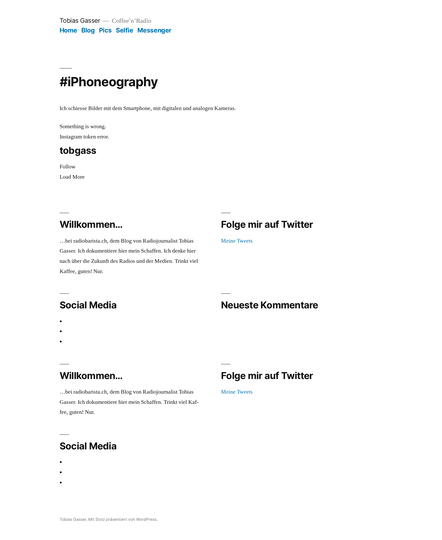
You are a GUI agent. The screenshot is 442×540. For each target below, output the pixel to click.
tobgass (78, 150)
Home (68, 30)
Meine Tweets (237, 240)
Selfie (124, 30)
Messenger (154, 30)
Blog (88, 30)
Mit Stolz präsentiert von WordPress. (123, 519)
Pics (105, 30)
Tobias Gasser (80, 20)
